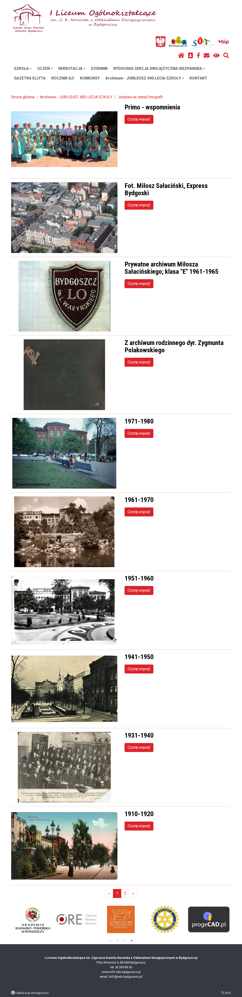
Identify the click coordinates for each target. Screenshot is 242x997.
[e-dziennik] (190, 56)
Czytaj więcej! (139, 119)
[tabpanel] (208, 919)
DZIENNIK (99, 68)
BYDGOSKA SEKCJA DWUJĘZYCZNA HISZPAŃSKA (157, 68)
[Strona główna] (181, 56)
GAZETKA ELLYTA (30, 78)
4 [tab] (131, 940)
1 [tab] (110, 940)
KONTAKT (198, 78)
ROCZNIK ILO (62, 78)
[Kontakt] (206, 56)
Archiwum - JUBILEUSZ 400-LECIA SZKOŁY (143, 78)
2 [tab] (117, 940)
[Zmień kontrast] (216, 56)
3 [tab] (124, 940)
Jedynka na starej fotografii (140, 97)
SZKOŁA (21, 68)
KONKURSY (90, 78)
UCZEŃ (43, 68)
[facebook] (198, 56)
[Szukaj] (226, 56)
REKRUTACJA (70, 68)
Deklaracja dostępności (32, 993)
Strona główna (23, 97)
